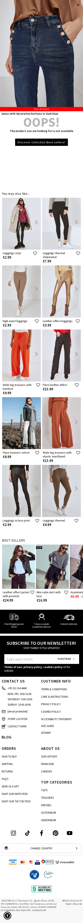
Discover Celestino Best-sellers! (41, 142)
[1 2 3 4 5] (41, 55)
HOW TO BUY (9, 756)
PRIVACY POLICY (51, 704)
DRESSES (46, 805)
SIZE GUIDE (47, 726)
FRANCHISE (47, 764)
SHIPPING (7, 764)
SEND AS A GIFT (10, 786)
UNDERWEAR (48, 820)
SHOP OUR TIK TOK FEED (16, 801)
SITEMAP (46, 733)
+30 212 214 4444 (17, 688)
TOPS (44, 790)
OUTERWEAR (48, 813)
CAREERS (46, 771)
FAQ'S (5, 779)
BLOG (6, 737)
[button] (7, 915)
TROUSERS (47, 798)
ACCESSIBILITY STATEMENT (56, 719)
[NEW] (52, 588)
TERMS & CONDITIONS (54, 689)
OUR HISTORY (49, 756)
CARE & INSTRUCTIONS (54, 697)
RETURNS (7, 771)
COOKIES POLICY (51, 711)
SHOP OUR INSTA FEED (15, 794)
